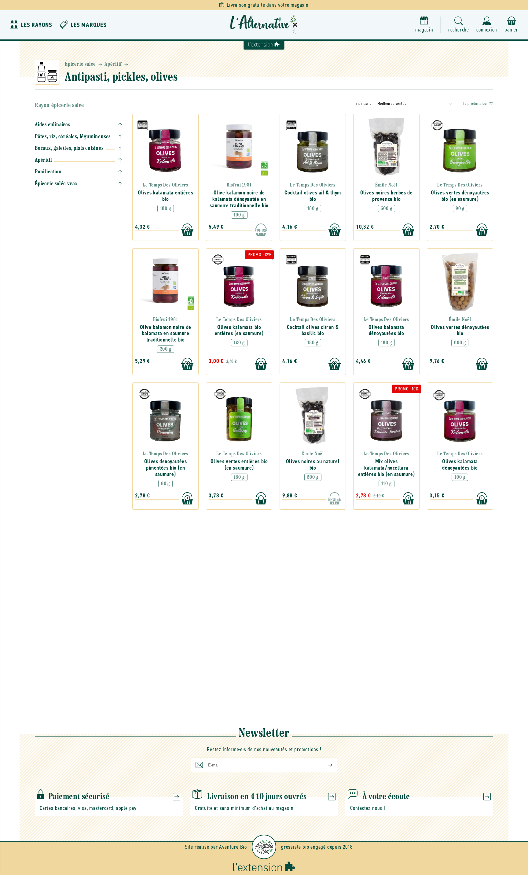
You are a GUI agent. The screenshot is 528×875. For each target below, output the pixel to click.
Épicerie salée (80, 64)
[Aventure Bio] (264, 847)
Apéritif (113, 64)
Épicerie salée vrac (56, 184)
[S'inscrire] (325, 765)
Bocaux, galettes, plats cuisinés (69, 148)
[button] (458, 25)
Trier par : (362, 103)
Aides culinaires (52, 125)
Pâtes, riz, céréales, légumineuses (73, 137)
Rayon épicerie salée (59, 105)
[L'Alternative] (264, 25)
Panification (48, 172)
